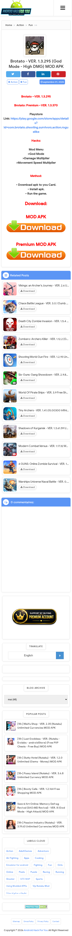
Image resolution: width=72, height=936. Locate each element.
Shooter (10, 879)
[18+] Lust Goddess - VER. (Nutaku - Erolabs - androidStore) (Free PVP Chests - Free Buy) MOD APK (38, 742)
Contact (55, 921)
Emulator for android (17, 865)
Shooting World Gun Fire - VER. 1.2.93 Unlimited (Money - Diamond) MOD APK (43, 357)
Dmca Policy (29, 921)
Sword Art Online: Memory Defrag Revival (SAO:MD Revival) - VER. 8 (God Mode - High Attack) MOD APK (41, 807)
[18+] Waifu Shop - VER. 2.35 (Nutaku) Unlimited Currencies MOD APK (39, 725)
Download (29, 291)
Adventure (43, 851)
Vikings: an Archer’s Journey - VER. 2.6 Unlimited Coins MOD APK (43, 285)
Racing (46, 872)
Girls (60, 865)
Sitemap (16, 921)
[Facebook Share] (28, 74)
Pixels (22, 872)
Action (14, 82)
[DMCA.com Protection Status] (36, 906)
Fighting (38, 865)
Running (60, 872)
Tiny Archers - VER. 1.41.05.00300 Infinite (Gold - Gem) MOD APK (43, 410)
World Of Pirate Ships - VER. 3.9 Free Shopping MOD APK (43, 392)
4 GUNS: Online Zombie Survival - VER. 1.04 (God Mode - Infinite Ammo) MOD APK (43, 464)
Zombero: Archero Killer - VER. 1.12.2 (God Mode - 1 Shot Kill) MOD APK (43, 339)
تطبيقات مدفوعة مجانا (16, 893)
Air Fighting (12, 858)
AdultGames (25, 851)
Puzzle (33, 872)
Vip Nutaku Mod (41, 886)
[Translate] (60, 655)
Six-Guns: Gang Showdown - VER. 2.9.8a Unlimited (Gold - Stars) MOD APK (43, 374)
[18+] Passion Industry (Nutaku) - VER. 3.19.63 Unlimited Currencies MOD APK (40, 824)
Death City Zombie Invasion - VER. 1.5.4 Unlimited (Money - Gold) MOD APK (43, 321)
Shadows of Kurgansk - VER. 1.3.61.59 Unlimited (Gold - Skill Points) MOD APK (43, 428)
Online (9, 872)
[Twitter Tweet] (13, 74)
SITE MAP (25, 879)
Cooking (39, 858)
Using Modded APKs (16, 886)
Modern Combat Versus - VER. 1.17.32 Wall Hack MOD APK (43, 446)
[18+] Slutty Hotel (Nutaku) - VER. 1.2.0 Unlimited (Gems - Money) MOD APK (39, 759)
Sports (39, 879)
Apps (26, 858)
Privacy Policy (43, 921)
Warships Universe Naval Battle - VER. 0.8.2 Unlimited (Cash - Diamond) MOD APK (43, 481)
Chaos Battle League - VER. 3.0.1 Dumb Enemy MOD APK (43, 303)
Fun (24, 82)
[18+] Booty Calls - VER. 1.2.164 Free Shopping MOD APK (38, 790)
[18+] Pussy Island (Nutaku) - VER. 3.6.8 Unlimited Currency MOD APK (40, 775)
